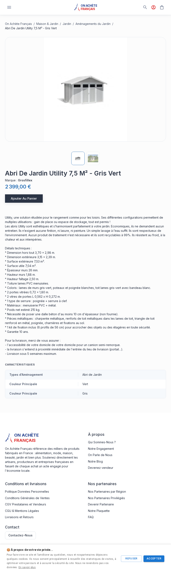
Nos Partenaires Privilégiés (106, 498)
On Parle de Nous (100, 455)
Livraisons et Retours (19, 517)
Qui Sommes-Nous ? (102, 442)
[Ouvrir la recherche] (145, 7)
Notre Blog (95, 461)
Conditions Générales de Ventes (27, 498)
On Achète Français (18, 24)
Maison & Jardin (47, 24)
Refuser (131, 558)
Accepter (154, 558)
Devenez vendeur (100, 467)
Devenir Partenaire (101, 504)
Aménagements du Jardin (93, 24)
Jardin (67, 24)
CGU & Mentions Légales (22, 511)
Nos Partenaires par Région (107, 491)
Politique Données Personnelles (27, 491)
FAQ (91, 517)
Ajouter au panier (24, 198)
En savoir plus (27, 567)
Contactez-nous (20, 535)
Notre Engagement (101, 448)
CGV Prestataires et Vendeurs (25, 504)
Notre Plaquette (99, 511)
